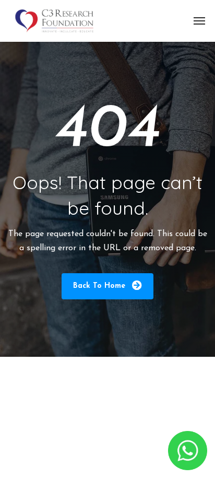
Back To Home (100, 286)
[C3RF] (54, 21)
